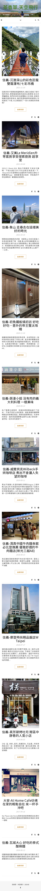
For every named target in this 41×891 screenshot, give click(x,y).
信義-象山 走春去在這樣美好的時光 (20, 229)
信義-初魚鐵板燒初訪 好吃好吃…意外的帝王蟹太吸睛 (20, 325)
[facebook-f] (20, 888)
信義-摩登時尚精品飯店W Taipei (20, 639)
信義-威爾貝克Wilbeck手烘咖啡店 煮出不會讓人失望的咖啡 (20, 473)
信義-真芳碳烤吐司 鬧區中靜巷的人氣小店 (20, 734)
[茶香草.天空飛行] (20, 8)
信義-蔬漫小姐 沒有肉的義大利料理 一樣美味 (20, 400)
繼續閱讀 (20, 109)
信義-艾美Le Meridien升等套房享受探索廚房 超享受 (20, 156)
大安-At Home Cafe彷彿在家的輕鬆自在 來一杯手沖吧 (20, 804)
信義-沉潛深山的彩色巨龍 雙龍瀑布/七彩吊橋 (20, 82)
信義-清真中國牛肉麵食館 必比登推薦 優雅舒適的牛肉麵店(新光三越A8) (20, 547)
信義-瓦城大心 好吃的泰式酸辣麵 (20, 844)
